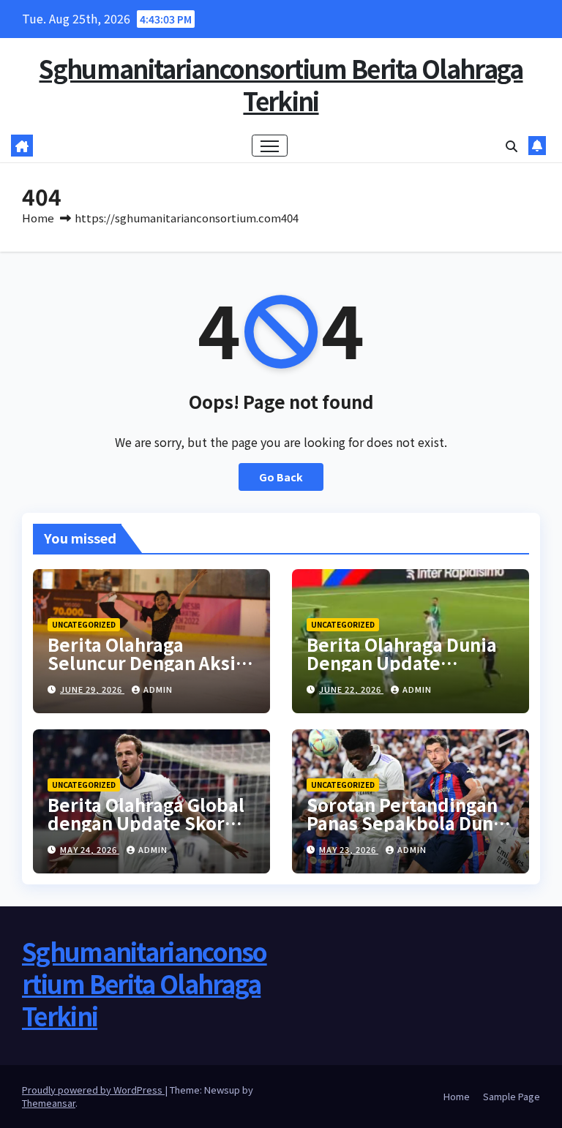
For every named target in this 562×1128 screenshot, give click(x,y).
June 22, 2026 (351, 689)
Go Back (281, 476)
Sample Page (511, 1096)
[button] (511, 145)
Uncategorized (84, 624)
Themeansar (48, 1103)
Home (38, 217)
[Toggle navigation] (270, 146)
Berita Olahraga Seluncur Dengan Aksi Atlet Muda (142, 662)
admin (158, 689)
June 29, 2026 (92, 689)
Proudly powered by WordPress (93, 1090)
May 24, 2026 (89, 849)
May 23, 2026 (348, 849)
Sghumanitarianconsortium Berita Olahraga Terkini (280, 84)
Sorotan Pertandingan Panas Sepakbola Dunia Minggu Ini (408, 823)
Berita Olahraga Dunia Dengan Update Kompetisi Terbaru (402, 662)
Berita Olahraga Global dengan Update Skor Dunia (146, 823)
